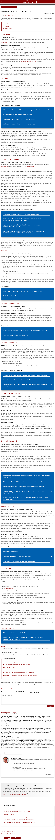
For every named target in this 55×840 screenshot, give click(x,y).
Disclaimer (3, 833)
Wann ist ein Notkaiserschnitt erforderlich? (16, 633)
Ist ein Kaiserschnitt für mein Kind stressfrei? (16, 380)
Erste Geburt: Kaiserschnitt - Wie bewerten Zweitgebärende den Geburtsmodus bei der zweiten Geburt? (22, 219)
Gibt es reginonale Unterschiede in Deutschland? (17, 114)
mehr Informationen (48, 774)
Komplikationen (8, 28)
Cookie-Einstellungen (17, 833)
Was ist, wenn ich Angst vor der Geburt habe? (15, 662)
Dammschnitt (4, 166)
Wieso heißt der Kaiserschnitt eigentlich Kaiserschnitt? (17, 664)
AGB (15, 831)
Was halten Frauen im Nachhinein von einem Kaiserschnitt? (21, 214)
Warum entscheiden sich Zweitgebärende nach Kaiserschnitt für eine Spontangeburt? (23, 492)
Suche (13, 838)
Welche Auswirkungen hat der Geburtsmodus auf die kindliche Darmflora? (25, 375)
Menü (6, 838)
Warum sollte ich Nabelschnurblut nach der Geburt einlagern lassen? (20, 675)
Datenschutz (10, 831)
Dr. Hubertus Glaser (16, 758)
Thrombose (6, 588)
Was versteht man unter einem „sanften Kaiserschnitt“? (19, 561)
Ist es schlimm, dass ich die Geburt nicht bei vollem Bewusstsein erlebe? (25, 330)
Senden (50, 706)
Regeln (34, 684)
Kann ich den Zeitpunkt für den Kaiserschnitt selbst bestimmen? (19, 672)
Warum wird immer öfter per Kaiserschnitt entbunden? (19, 119)
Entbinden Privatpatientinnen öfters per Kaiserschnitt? (19, 124)
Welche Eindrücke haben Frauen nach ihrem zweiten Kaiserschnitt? (23, 486)
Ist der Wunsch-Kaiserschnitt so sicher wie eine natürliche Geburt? (23, 291)
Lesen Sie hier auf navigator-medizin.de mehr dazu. (15, 794)
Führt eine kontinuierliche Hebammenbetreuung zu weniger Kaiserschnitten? (26, 110)
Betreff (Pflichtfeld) (34, 692)
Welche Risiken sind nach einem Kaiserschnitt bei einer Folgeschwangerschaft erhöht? (26, 385)
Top (19, 838)
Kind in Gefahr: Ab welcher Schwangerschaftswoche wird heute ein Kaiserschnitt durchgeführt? (23, 638)
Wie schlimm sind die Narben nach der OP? (16, 335)
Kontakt (9, 833)
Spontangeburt (4, 42)
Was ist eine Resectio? (9, 667)
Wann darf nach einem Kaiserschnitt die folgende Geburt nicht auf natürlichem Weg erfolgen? (26, 476)
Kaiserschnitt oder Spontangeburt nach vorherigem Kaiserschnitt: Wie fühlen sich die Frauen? (26, 498)
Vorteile (6, 23)
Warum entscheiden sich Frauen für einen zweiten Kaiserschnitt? (22, 482)
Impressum (3, 831)
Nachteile (7, 26)
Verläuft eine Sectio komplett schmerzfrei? (16, 296)
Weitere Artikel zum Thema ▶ (9, 7)
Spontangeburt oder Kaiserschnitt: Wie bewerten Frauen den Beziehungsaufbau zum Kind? (21, 225)
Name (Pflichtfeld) (20, 691)
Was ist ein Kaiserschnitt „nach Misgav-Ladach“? (17, 556)
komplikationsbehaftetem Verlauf (28, 61)
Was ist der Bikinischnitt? (10, 551)
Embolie (11, 588)
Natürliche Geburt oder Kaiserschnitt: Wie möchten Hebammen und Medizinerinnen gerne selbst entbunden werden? (23, 232)
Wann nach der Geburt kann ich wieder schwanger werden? (18, 670)
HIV (42, 606)
